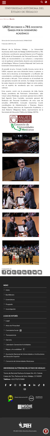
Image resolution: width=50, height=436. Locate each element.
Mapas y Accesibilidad (14, 349)
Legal (8, 321)
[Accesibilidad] (46, 431)
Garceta (9, 340)
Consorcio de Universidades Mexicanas (20, 361)
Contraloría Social (12, 330)
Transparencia (11, 335)
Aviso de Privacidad (13, 325)
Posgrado (9, 304)
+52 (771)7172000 (17, 379)
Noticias (6, 19)
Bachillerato (10, 295)
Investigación (11, 309)
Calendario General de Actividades (18, 345)
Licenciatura (10, 299)
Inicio (8, 290)
